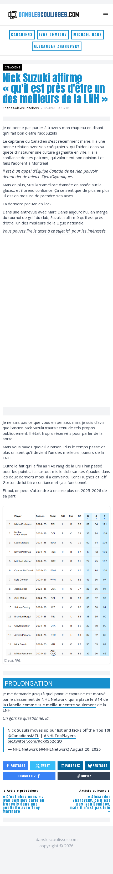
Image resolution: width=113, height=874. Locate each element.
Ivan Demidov (53, 34)
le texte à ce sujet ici (51, 231)
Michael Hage (87, 34)
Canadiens (22, 34)
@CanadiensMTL (23, 735)
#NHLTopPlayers (60, 735)
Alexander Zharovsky (56, 46)
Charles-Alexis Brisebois (21, 108)
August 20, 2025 (85, 749)
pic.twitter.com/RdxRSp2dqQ (35, 741)
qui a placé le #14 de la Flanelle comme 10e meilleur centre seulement (55, 702)
